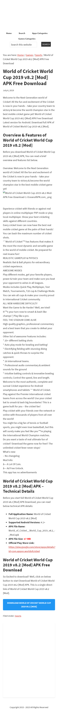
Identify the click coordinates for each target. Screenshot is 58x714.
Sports (18, 615)
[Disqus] (29, 660)
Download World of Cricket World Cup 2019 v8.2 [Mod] (29, 604)
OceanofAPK (29, 15)
